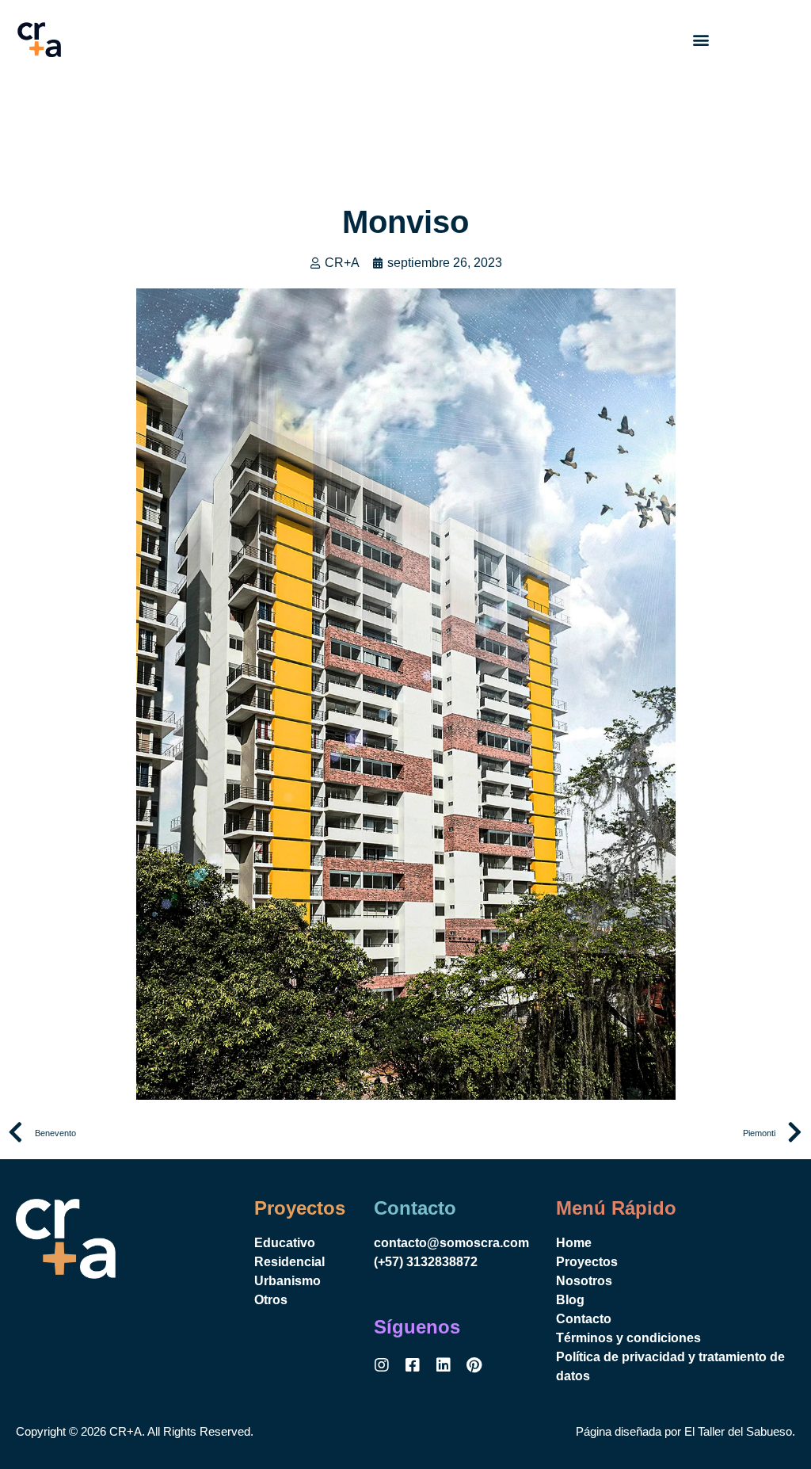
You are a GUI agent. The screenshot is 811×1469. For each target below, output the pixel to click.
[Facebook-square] (412, 1365)
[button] (701, 40)
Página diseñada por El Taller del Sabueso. (685, 1431)
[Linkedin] (443, 1365)
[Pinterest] (474, 1365)
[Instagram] (381, 1365)
